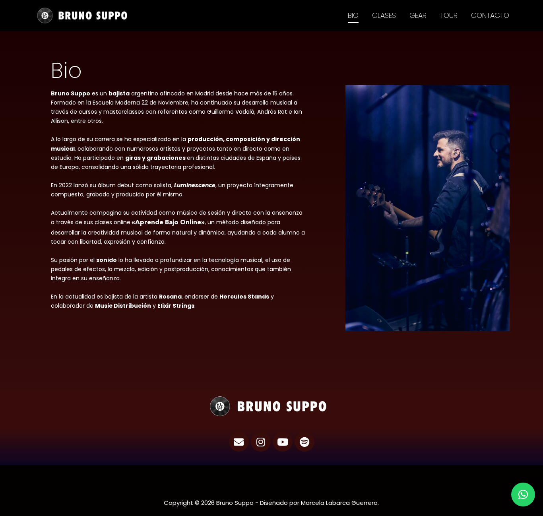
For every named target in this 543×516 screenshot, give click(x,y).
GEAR (418, 15)
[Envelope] (239, 442)
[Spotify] (304, 442)
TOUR (449, 15)
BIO (353, 15)
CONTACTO (490, 15)
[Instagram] (261, 442)
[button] (523, 494)
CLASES (384, 15)
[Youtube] (283, 442)
